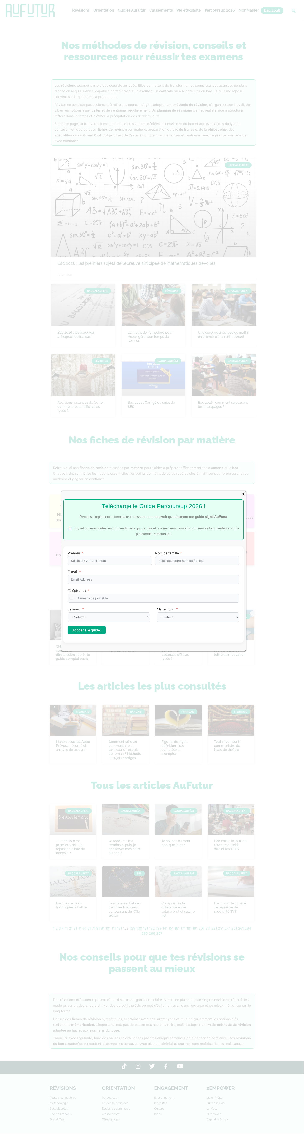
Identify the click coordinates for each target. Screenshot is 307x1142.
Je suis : (75, 609)
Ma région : (166, 609)
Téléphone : (77, 590)
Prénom (74, 553)
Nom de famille (167, 553)
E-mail (73, 572)
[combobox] (72, 598)
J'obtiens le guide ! (87, 630)
